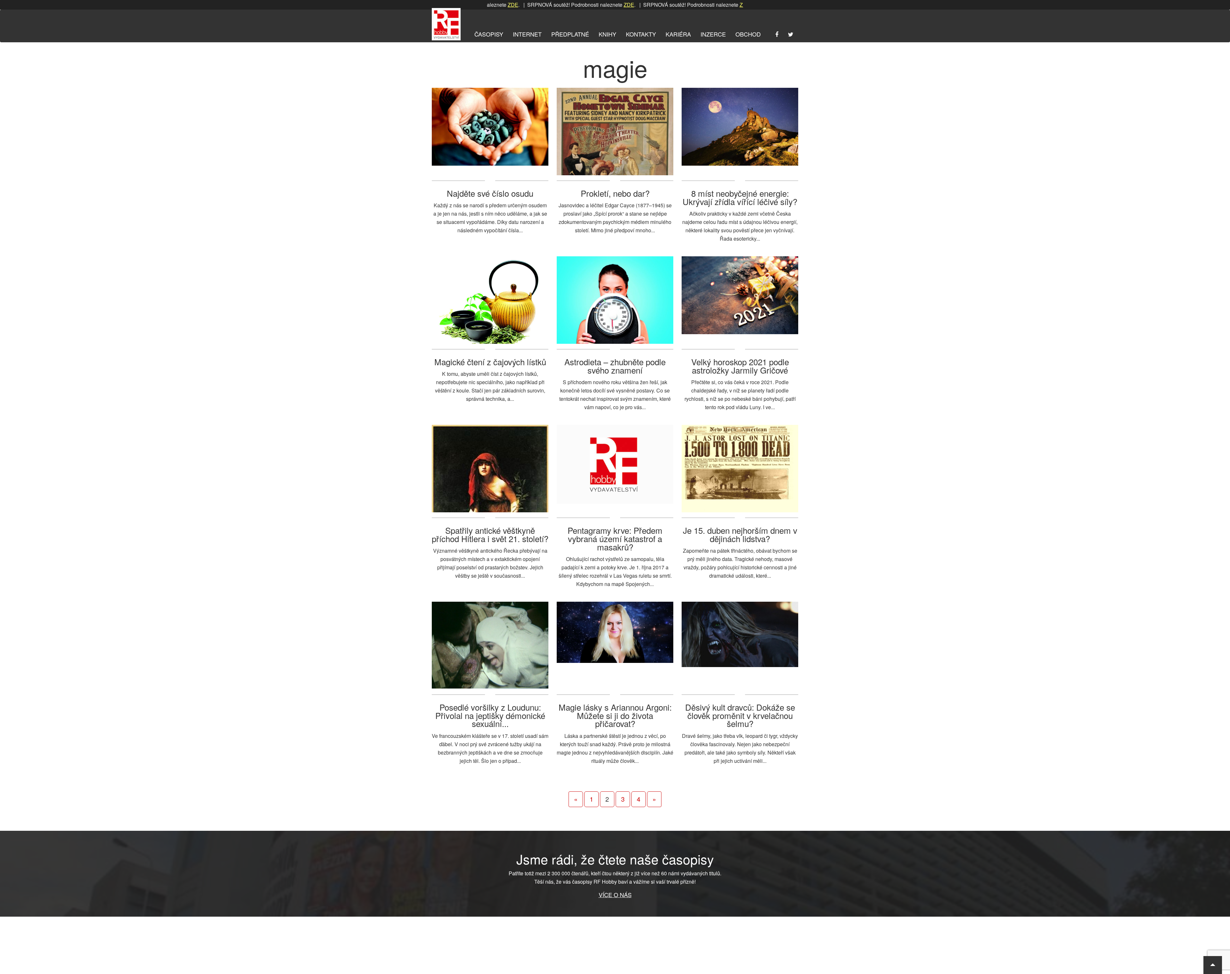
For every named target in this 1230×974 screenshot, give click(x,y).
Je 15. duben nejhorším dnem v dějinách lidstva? (740, 534)
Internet (527, 34)
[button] (1212, 965)
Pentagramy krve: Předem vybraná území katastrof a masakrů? (615, 538)
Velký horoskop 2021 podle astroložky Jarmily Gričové (740, 366)
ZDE (590, 4)
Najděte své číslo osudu (490, 193)
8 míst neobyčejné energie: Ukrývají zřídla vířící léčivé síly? (740, 197)
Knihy (607, 34)
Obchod (748, 34)
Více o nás (615, 894)
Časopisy (488, 34)
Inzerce (713, 34)
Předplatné (570, 34)
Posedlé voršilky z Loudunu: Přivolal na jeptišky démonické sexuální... (490, 715)
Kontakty (641, 34)
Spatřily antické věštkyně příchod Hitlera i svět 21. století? (490, 534)
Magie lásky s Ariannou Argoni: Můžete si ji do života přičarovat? (615, 715)
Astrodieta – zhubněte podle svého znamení (615, 366)
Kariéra (678, 34)
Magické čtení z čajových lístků (490, 361)
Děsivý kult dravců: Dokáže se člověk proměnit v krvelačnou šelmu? (740, 715)
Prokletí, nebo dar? (615, 193)
